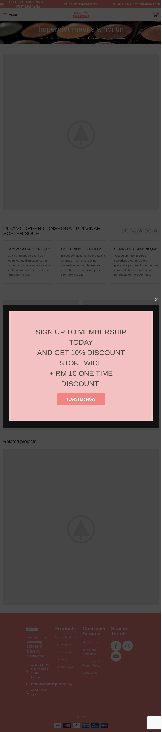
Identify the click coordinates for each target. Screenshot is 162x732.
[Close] (156, 299)
